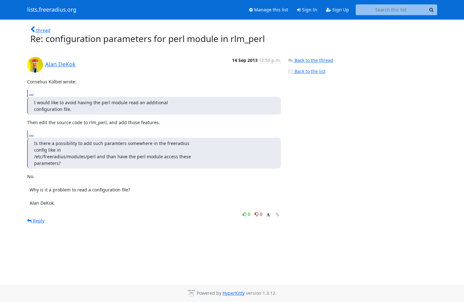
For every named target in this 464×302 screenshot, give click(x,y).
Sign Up (340, 10)
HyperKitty (234, 293)
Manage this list (270, 10)
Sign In (309, 10)
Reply (38, 221)
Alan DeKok (60, 64)
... (31, 93)
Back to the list (309, 71)
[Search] (431, 9)
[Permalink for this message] (277, 214)
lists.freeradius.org (51, 10)
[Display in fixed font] (268, 215)
